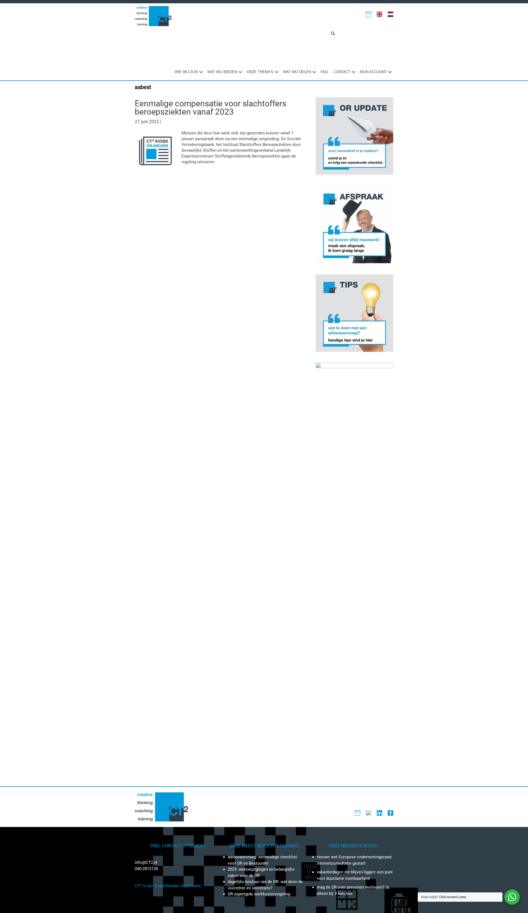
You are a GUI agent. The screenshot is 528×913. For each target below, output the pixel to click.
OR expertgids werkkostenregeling (259, 894)
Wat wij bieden (222, 72)
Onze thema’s (260, 72)
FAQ (324, 72)
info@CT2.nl (146, 862)
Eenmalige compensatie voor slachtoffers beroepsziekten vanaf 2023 (210, 108)
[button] (333, 33)
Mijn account (373, 72)
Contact (342, 72)
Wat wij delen (297, 72)
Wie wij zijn (186, 72)
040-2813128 (146, 868)
